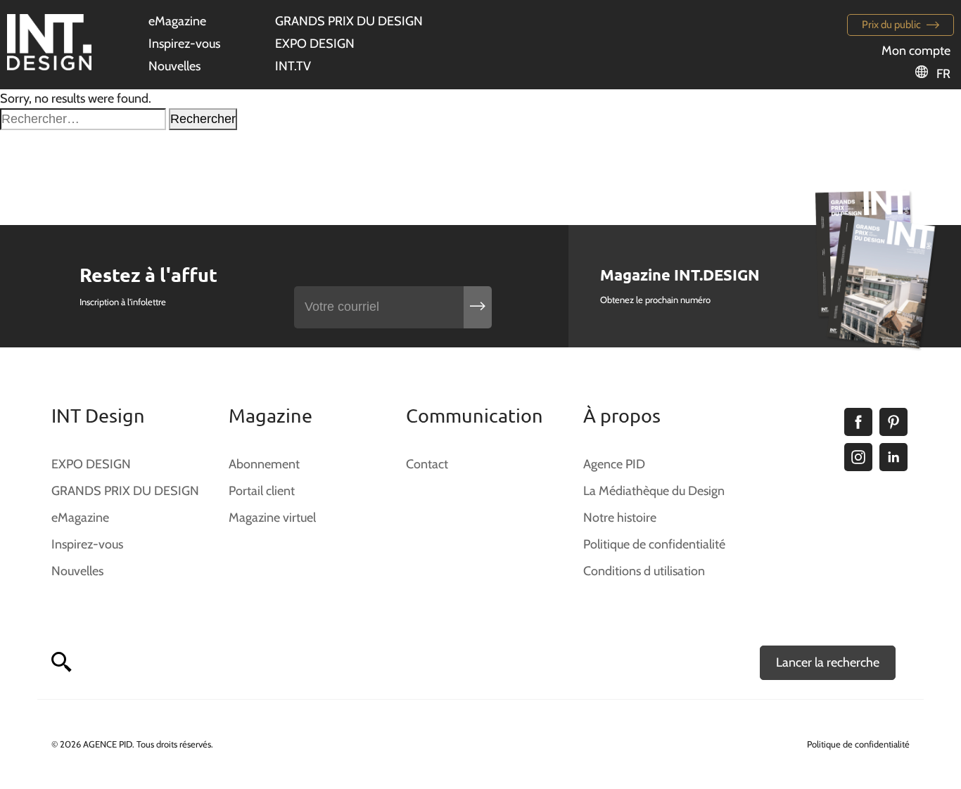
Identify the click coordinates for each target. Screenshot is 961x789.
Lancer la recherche (827, 662)
